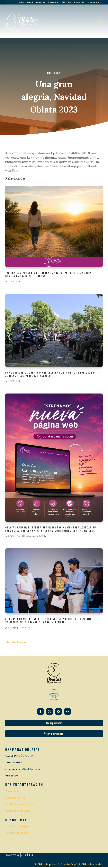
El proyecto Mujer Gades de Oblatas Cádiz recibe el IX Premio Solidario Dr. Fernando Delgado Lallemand (48, 620)
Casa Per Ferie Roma (18, 810)
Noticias (54, 73)
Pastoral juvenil (15, 797)
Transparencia (79, 2)
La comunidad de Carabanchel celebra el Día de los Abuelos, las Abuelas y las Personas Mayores (50, 374)
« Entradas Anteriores (16, 642)
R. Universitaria (53, 2)
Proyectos (11, 791)
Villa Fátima (66, 2)
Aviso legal (70, 864)
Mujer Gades (19, 627)
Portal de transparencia (20, 826)
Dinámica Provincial (26, 2)
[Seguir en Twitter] (49, 711)
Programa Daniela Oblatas (37, 536)
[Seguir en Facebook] (40, 711)
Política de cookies (91, 864)
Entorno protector (54, 733)
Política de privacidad (48, 864)
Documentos (40, 2)
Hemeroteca (92, 2)
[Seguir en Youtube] (67, 711)
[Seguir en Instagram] (58, 711)
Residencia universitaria (20, 804)
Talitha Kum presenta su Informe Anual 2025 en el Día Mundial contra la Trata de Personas (49, 274)
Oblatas (25, 536)
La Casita (18, 536)
